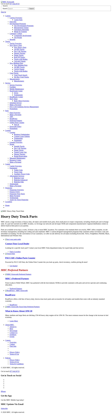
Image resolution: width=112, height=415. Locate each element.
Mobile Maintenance (17, 89)
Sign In (3, 12)
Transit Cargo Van (20, 152)
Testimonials (18, 95)
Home (7, 205)
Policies (8, 358)
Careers (7, 16)
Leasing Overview (16, 142)
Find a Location (15, 252)
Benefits (12, 39)
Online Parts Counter (17, 123)
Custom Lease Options (22, 136)
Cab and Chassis (19, 61)
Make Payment (15, 196)
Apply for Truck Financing (19, 200)
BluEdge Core (19, 178)
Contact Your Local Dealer (17, 243)
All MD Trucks (19, 67)
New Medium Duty (16, 63)
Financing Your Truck (17, 194)
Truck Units (18, 172)
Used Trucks (14, 73)
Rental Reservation (20, 156)
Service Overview (16, 85)
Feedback (13, 335)
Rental (12, 144)
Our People (18, 37)
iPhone (3, 391)
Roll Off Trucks (19, 57)
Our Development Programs (23, 26)
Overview (13, 342)
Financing (8, 188)
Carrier (7, 164)
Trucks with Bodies (20, 59)
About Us (13, 327)
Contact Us (13, 333)
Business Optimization (22, 134)
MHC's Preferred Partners (17, 278)
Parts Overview (15, 113)
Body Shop (14, 99)
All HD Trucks (19, 49)
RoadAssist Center (16, 91)
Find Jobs (13, 22)
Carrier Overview (16, 166)
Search (5, 8)
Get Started (13, 266)
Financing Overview (17, 190)
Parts (7, 111)
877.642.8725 (14, 4)
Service (7, 83)
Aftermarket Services (17, 176)
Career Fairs (18, 20)
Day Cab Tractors (20, 51)
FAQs (16, 93)
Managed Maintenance (17, 158)
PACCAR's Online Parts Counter (20, 258)
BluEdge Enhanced (20, 180)
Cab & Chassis (19, 69)
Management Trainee (21, 28)
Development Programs (18, 24)
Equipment (18, 140)
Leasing (8, 130)
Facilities (13, 87)
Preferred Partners (16, 121)
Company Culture (16, 34)
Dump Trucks (19, 55)
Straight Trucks (19, 146)
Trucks (7, 41)
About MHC (9, 325)
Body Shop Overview (21, 101)
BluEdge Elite (19, 182)
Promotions (14, 109)
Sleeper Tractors (19, 53)
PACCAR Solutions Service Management (24, 107)
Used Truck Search (20, 75)
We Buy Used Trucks (21, 77)
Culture (12, 344)
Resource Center (15, 160)
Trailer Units (18, 170)
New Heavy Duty (16, 45)
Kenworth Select (15, 126)
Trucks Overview (16, 43)
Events (12, 337)
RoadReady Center (16, 97)
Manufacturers (15, 79)
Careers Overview (16, 18)
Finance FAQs (15, 192)
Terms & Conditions (17, 364)
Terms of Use (14, 354)
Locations (8, 202)
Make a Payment (15, 105)
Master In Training (20, 32)
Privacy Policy (15, 352)
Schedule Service (16, 103)
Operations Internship (21, 30)
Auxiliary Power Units (22, 174)
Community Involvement (22, 35)
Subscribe (4, 408)
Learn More (14, 321)
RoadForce (13, 119)
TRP (11, 117)
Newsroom (13, 331)
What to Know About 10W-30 (18, 311)
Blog (11, 329)
